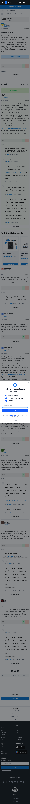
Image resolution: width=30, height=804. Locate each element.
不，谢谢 (15, 420)
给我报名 (15, 410)
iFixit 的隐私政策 (13, 415)
